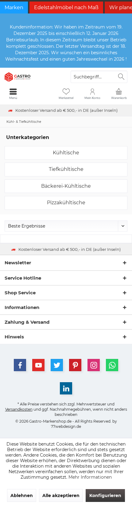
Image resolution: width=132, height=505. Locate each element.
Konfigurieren (105, 495)
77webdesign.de (66, 426)
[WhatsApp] (112, 365)
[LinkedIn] (66, 388)
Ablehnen (21, 495)
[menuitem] (119, 93)
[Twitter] (57, 365)
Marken (14, 7)
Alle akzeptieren (61, 495)
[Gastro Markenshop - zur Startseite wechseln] (33, 77)
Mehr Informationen (90, 477)
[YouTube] (38, 365)
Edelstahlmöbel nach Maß (66, 7)
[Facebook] (20, 365)
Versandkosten (19, 409)
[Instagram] (93, 365)
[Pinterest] (75, 365)
